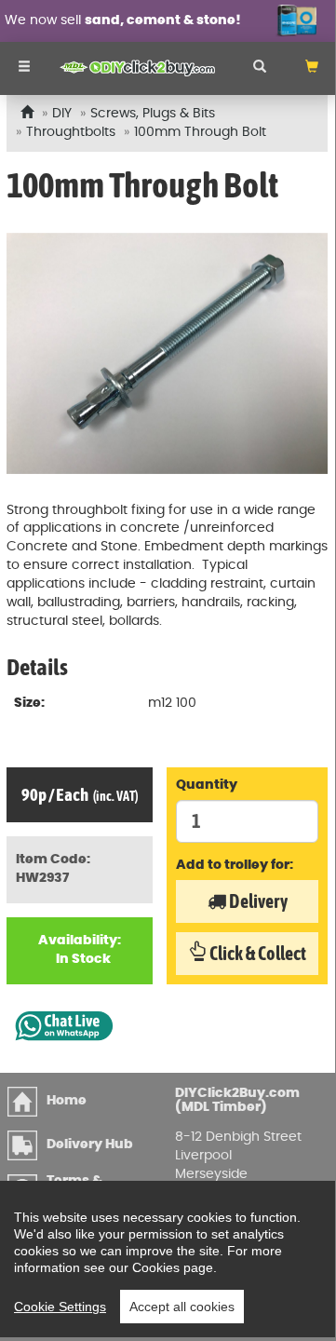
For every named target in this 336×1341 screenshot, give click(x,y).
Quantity (206, 785)
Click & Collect (256, 953)
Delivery (257, 901)
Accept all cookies (182, 1306)
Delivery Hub (90, 1144)
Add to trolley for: (234, 865)
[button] (312, 68)
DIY (62, 113)
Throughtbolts (70, 132)
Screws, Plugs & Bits (152, 113)
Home (67, 1100)
